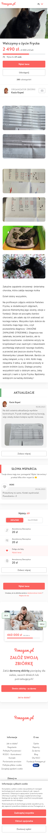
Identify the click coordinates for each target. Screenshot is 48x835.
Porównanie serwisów (12, 761)
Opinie (36, 743)
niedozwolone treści (34, 593)
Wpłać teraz (24, 64)
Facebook (5, 724)
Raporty (36, 747)
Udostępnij (24, 72)
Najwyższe (33, 520)
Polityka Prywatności (12, 750)
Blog (36, 754)
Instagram (20, 724)
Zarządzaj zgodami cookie (12, 768)
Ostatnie (15, 520)
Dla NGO (36, 758)
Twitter (12, 724)
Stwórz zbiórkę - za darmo (24, 688)
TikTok (35, 724)
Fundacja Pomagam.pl (36, 761)
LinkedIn (27, 724)
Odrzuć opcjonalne (24, 820)
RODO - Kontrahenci (12, 754)
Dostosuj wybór (24, 829)
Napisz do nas (24, 595)
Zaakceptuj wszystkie (24, 812)
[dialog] (24, 808)
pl (39, 4)
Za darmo (36, 750)
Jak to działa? (24, 697)
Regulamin (12, 747)
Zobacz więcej (24, 453)
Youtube (43, 724)
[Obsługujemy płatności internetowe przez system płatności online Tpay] (36, 765)
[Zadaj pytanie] (42, 90)
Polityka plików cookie (12, 765)
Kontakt (12, 758)
